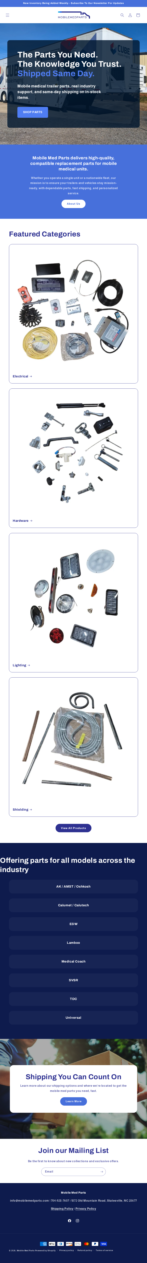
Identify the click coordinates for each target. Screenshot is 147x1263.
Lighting (19, 665)
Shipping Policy (62, 1208)
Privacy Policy (85, 1208)
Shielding (20, 809)
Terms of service (104, 1250)
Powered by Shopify (45, 1250)
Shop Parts (32, 112)
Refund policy (84, 1250)
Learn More (74, 1101)
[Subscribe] (102, 1172)
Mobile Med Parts (26, 1250)
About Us (73, 203)
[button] (7, 15)
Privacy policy (66, 1250)
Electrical (20, 376)
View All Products (73, 828)
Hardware (21, 520)
